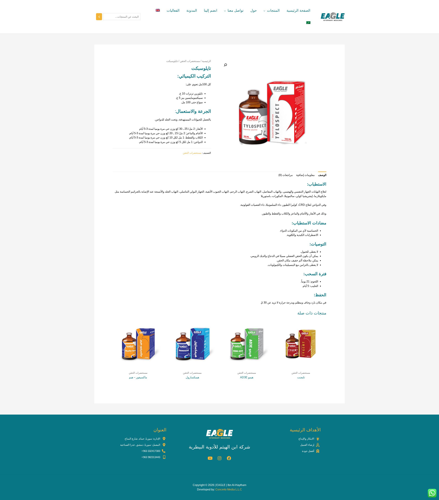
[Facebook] (229, 458)
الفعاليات (173, 10)
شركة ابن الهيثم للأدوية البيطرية (219, 447)
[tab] (322, 175)
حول (253, 10)
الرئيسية (206, 61)
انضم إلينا (210, 10)
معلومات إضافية (305, 175)
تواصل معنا (236, 10)
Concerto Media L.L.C (228, 489)
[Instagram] (219, 458)
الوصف (322, 175)
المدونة (191, 10)
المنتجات (273, 10)
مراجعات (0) (285, 175)
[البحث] (99, 16)
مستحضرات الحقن (190, 61)
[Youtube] (210, 458)
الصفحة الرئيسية (298, 10)
